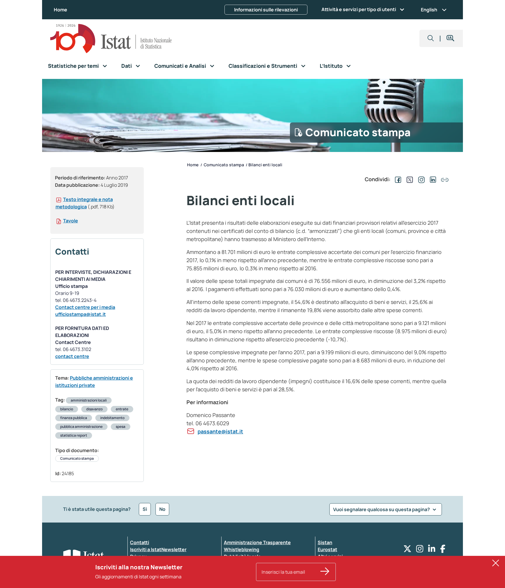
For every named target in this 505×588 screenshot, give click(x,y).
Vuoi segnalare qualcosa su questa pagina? (382, 509)
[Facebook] (442, 550)
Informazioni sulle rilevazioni (266, 9)
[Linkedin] (431, 550)
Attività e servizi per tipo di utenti (358, 9)
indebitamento (112, 417)
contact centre (72, 356)
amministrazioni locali (89, 400)
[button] (431, 38)
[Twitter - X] (407, 550)
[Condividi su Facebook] (397, 179)
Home (60, 9)
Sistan (325, 542)
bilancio (66, 409)
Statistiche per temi (73, 65)
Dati (126, 65)
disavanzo (94, 409)
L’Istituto (331, 65)
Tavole (70, 220)
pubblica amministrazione (81, 426)
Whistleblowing (241, 549)
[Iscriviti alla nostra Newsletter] (325, 571)
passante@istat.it (220, 431)
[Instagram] (419, 550)
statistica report (73, 435)
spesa (120, 426)
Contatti (139, 542)
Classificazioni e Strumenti (263, 65)
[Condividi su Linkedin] (432, 179)
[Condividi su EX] (408, 179)
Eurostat (327, 549)
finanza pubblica (73, 417)
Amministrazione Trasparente (257, 542)
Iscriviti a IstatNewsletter (158, 549)
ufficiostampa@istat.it (80, 314)
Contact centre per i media (85, 307)
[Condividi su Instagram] (420, 179)
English (429, 9)
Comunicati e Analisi (180, 65)
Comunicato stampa (77, 458)
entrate (122, 409)
